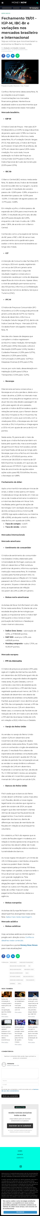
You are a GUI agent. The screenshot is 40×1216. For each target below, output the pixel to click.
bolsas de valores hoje (17, 966)
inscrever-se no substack (20, 1126)
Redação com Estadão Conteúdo (14, 48)
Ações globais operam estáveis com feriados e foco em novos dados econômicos (6, 1033)
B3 (29, 966)
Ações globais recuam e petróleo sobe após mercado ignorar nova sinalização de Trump (33, 1033)
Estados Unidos (15, 976)
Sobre (20, 1151)
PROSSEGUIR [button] (20, 1212)
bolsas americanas (16, 973)
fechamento (30, 980)
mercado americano (16, 980)
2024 (19, 983)
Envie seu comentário (10, 1096)
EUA (27, 973)
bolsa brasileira (15, 969)
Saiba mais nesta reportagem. (19, 917)
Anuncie (20, 1154)
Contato (20, 1157)
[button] (2, 2)
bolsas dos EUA (28, 976)
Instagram (21, 1166)
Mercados (13, 962)
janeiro (12, 983)
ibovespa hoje (28, 969)
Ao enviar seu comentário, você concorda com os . (19, 1090)
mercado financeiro (26, 962)
